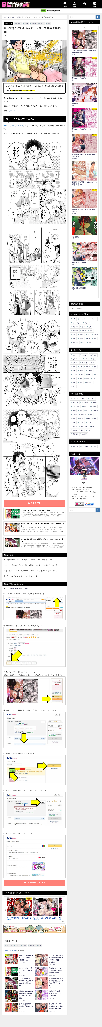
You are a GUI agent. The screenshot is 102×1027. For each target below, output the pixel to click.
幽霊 (96, 374)
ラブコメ (87, 323)
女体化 (75, 414)
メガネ (87, 359)
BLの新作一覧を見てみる (35, 882)
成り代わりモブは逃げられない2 (81, 129)
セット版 (75, 446)
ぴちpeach (36, 920)
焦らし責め (84, 426)
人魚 (80, 366)
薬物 (82, 430)
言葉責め (75, 434)
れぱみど (74, 54)
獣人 (80, 378)
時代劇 (96, 334)
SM (74, 398)
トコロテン (85, 402)
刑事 (95, 366)
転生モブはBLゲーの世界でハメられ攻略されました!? (84, 210)
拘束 (88, 418)
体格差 (88, 366)
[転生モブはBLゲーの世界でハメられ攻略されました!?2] (84, 143)
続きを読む (35, 503)
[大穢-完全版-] (84, 225)
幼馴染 (34, 23)
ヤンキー (75, 362)
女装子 (75, 374)
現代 (49, 23)
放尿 (95, 418)
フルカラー (85, 446)
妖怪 (82, 374)
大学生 (81, 370)
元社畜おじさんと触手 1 (79, 262)
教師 (74, 378)
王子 (87, 378)
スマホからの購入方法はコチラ (17, 588)
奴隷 (74, 334)
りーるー (12, 110)
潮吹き (75, 426)
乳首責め (93, 406)
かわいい (41, 23)
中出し (85, 406)
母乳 (74, 422)
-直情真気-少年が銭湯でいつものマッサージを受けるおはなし (84, 183)
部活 (83, 342)
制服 (74, 370)
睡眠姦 (75, 430)
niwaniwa (74, 158)
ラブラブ (18, 23)
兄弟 (90, 327)
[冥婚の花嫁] (84, 92)
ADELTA (74, 238)
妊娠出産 (83, 414)
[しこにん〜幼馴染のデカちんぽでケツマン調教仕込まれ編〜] (84, 39)
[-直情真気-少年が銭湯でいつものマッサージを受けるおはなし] (84, 170)
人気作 (27, 23)
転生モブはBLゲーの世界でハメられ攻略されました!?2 (84, 155)
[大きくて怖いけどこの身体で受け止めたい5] (45, 907)
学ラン (89, 374)
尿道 (91, 414)
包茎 (87, 410)
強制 (74, 418)
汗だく (89, 422)
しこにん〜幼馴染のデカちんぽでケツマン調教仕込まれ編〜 (84, 51)
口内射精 (95, 410)
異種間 (81, 338)
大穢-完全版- (75, 237)
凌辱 (80, 410)
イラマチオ (82, 398)
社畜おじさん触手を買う (79, 288)
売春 (91, 330)
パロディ (93, 319)
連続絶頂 (84, 434)
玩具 (92, 426)
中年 (92, 362)
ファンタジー (77, 323)
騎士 (74, 386)
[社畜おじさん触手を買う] (84, 276)
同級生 (84, 330)
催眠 (74, 410)
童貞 (95, 338)
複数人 (89, 430)
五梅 (73, 105)
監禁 (88, 338)
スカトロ (75, 402)
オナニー (92, 398)
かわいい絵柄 (8, 23)
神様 (74, 382)
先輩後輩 (75, 330)
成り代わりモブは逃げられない (81, 78)
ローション (76, 406)
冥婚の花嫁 (75, 103)
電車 (90, 342)
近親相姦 (75, 342)
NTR (74, 319)
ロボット (84, 362)
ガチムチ (93, 355)
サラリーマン (77, 359)
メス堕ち (95, 402)
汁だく (81, 422)
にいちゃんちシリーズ (14, 125)
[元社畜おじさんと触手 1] (84, 251)
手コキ (81, 418)
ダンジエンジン (76, 186)
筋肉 (80, 382)
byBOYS (9, 920)
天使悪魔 (90, 370)
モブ (94, 359)
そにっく (74, 80)
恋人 (88, 334)
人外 (74, 366)
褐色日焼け (89, 382)
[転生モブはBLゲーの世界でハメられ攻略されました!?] (84, 198)
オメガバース (83, 319)
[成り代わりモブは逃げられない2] (84, 118)
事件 (83, 327)
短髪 (94, 378)
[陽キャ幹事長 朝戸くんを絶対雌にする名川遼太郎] (19, 907)
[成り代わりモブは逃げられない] (84, 67)
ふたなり (84, 355)
